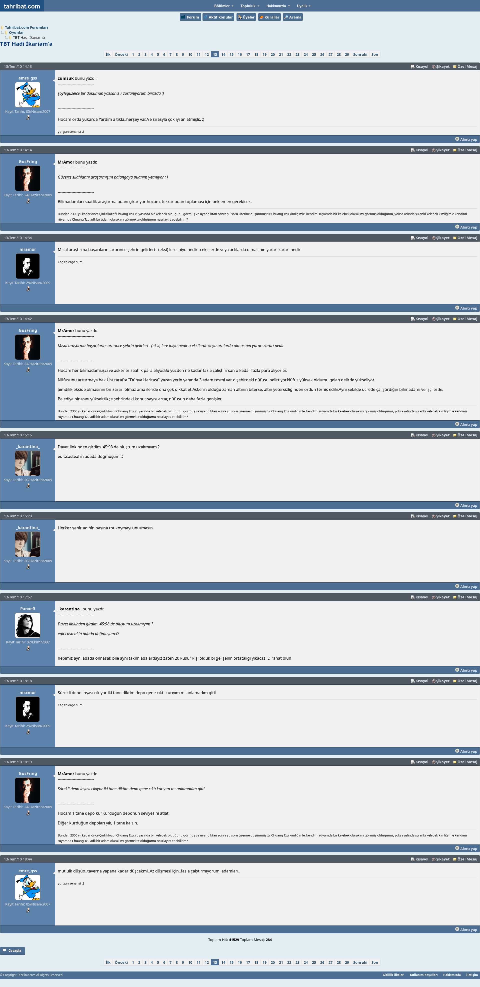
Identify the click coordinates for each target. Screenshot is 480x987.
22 (289, 54)
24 (306, 54)
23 (298, 54)
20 (273, 54)
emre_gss (27, 78)
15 (232, 54)
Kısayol (422, 66)
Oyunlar (16, 32)
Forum (193, 17)
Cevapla (14, 950)
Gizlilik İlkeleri (393, 975)
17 (248, 54)
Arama (295, 17)
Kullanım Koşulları (424, 975)
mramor (28, 249)
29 (347, 54)
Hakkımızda (452, 975)
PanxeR (27, 608)
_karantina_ (28, 446)
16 (240, 54)
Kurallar (272, 17)
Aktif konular (221, 17)
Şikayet (443, 66)
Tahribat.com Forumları (26, 27)
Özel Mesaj (467, 66)
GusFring (28, 161)
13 (215, 54)
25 (314, 54)
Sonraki (360, 54)
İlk (108, 54)
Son (375, 54)
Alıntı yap (468, 139)
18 (256, 54)
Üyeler (249, 17)
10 (190, 54)
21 (281, 54)
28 (339, 54)
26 (322, 54)
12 (207, 54)
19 (264, 54)
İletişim (472, 975)
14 (223, 54)
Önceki (121, 54)
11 (198, 54)
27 (330, 54)
